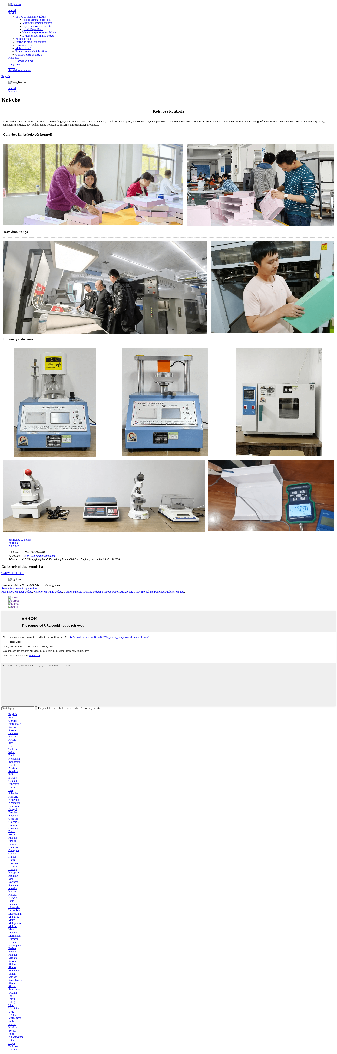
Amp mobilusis (30, 588)
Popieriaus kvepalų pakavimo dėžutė (132, 591)
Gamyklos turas (24, 60)
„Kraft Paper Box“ (32, 29)
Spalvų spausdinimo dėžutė (30, 16)
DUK (11, 67)
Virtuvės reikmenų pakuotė (37, 22)
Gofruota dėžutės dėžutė (28, 54)
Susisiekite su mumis (19, 70)
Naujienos (14, 64)
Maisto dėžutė (23, 48)
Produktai (13, 13)
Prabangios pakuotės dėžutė (16, 591)
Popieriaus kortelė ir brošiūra (31, 51)
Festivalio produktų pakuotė (30, 41)
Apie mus (13, 57)
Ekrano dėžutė (23, 38)
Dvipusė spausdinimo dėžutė (38, 35)
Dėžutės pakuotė (73, 591)
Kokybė (12, 91)
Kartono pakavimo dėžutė (48, 591)
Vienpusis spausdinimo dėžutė (39, 32)
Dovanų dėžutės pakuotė (97, 591)
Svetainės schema (11, 588)
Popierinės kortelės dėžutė (36, 26)
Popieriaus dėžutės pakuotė (169, 591)
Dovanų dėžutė (23, 45)
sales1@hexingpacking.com (39, 555)
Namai (12, 10)
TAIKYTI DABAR (12, 573)
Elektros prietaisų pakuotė (36, 19)
